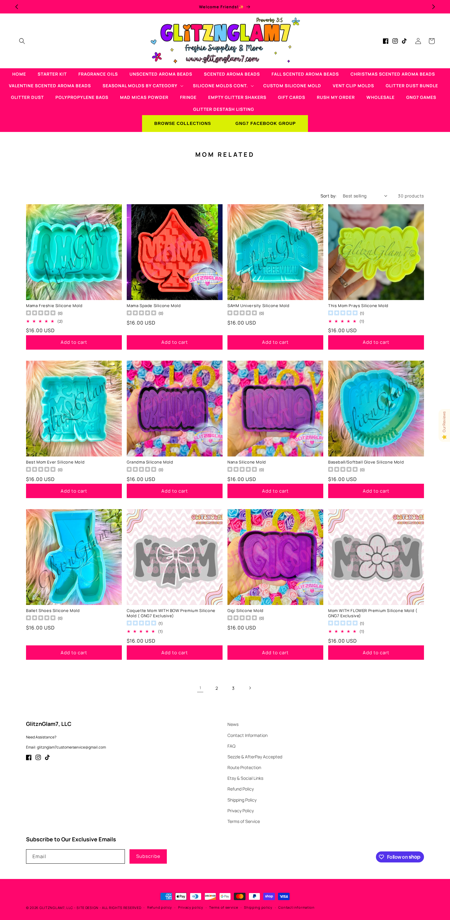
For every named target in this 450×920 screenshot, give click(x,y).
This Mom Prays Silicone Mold (358, 305)
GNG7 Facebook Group (265, 123)
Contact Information (247, 735)
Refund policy (159, 907)
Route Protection (244, 767)
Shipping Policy (242, 800)
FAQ (231, 746)
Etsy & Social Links (245, 778)
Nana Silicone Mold (246, 462)
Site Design (88, 907)
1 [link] (200, 687)
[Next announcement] (433, 6)
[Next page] (250, 688)
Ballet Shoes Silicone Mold (53, 610)
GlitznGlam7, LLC (56, 907)
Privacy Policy (240, 810)
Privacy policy (190, 907)
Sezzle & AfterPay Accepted (254, 757)
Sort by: (329, 196)
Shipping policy (258, 907)
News (232, 724)
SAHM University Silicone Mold (258, 305)
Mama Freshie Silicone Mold (54, 305)
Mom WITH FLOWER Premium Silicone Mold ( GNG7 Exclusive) (372, 613)
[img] (343, 313)
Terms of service (223, 907)
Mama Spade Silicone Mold (154, 305)
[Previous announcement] (16, 6)
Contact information (296, 907)
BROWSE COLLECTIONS (182, 123)
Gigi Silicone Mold (245, 610)
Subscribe (148, 856)
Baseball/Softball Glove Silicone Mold (366, 462)
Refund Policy (240, 789)
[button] (22, 41)
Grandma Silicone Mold (150, 462)
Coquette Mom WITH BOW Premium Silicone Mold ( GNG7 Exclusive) (171, 613)
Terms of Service (243, 821)
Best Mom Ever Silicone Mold (55, 462)
